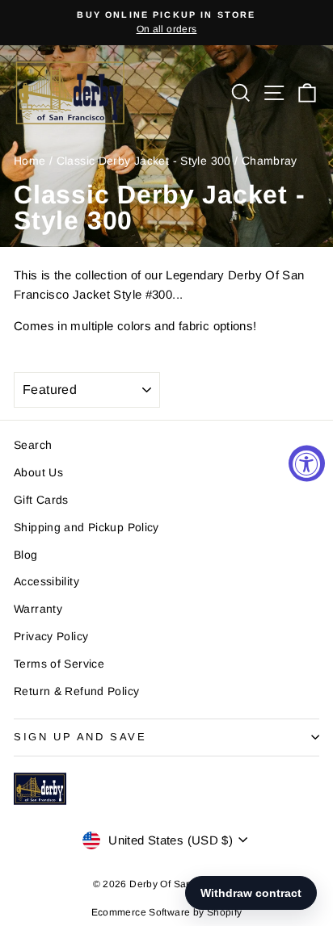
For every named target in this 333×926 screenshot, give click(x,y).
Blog (26, 554)
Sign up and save (80, 737)
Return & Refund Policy (76, 691)
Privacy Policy (51, 636)
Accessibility (46, 581)
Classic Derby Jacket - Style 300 (144, 160)
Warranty (38, 608)
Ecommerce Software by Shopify (166, 912)
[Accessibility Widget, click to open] (307, 463)
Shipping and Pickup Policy (86, 527)
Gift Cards (41, 499)
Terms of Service (59, 663)
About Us (38, 472)
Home (30, 160)
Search (33, 444)
